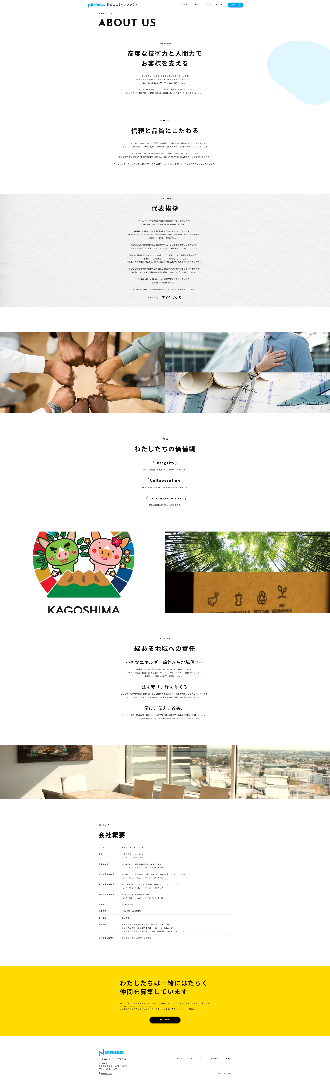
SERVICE (191, 1058)
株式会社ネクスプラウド (112, 1059)
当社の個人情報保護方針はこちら (136, 938)
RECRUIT (165, 1020)
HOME (101, 13)
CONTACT (227, 1058)
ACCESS (203, 1058)
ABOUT (180, 1058)
